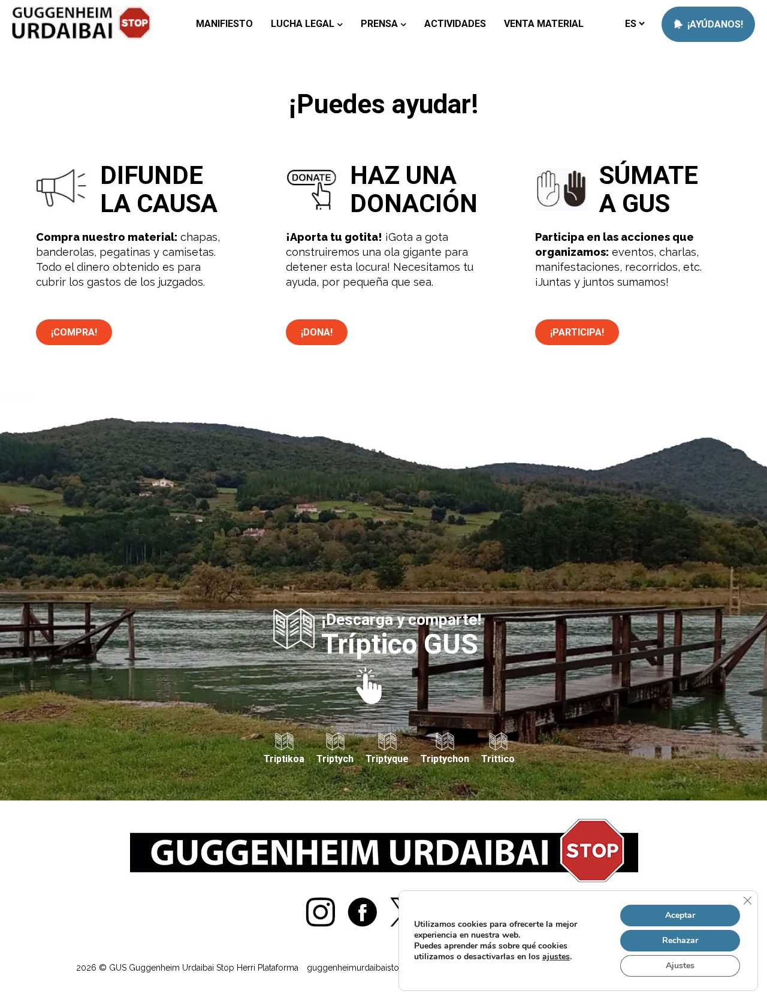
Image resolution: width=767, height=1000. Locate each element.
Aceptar (680, 915)
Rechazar (680, 940)
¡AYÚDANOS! (714, 24)
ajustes (556, 956)
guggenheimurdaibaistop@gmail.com (380, 967)
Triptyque (387, 759)
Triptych (335, 759)
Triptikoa (284, 759)
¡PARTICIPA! (577, 332)
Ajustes (680, 965)
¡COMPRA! (74, 332)
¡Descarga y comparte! (401, 634)
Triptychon (445, 759)
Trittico (498, 759)
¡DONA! (317, 332)
